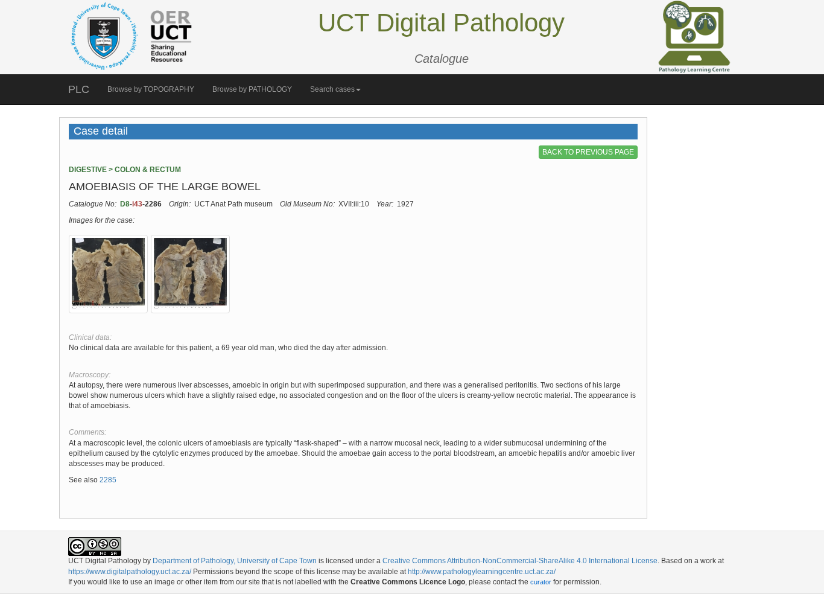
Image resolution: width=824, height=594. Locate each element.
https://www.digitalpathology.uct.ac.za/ (129, 571)
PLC (78, 89)
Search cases (332, 89)
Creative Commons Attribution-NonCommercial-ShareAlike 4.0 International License (520, 561)
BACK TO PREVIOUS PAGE (588, 152)
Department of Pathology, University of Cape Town (235, 561)
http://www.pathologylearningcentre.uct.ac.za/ (482, 571)
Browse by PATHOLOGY (252, 89)
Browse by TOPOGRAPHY (150, 89)
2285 (108, 480)
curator (540, 582)
